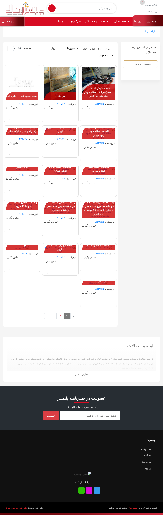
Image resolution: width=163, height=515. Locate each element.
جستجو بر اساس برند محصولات (144, 49)
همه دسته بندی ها (145, 21)
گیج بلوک (60, 95)
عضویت (146, 11)
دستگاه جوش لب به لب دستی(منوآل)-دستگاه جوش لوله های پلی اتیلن (98, 92)
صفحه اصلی (121, 21)
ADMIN (99, 103)
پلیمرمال (132, 507)
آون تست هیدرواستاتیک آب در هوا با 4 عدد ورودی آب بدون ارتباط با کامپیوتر (60, 206)
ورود (154, 11)
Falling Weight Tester (98, 245)
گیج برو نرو (22, 245)
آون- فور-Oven (98, 280)
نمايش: (27, 47)
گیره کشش (22, 166)
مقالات (105, 21)
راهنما (62, 21)
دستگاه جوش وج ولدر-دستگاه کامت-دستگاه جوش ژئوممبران (98, 131)
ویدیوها (147, 468)
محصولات (91, 21)
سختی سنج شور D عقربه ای (22, 95)
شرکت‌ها (75, 21)
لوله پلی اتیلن (148, 31)
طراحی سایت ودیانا (16, 507)
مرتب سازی (103, 48)
